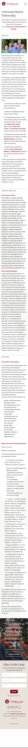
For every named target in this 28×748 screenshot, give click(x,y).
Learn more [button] (14, 654)
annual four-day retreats (19, 128)
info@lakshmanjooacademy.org (17, 714)
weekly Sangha (10, 124)
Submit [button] (14, 691)
